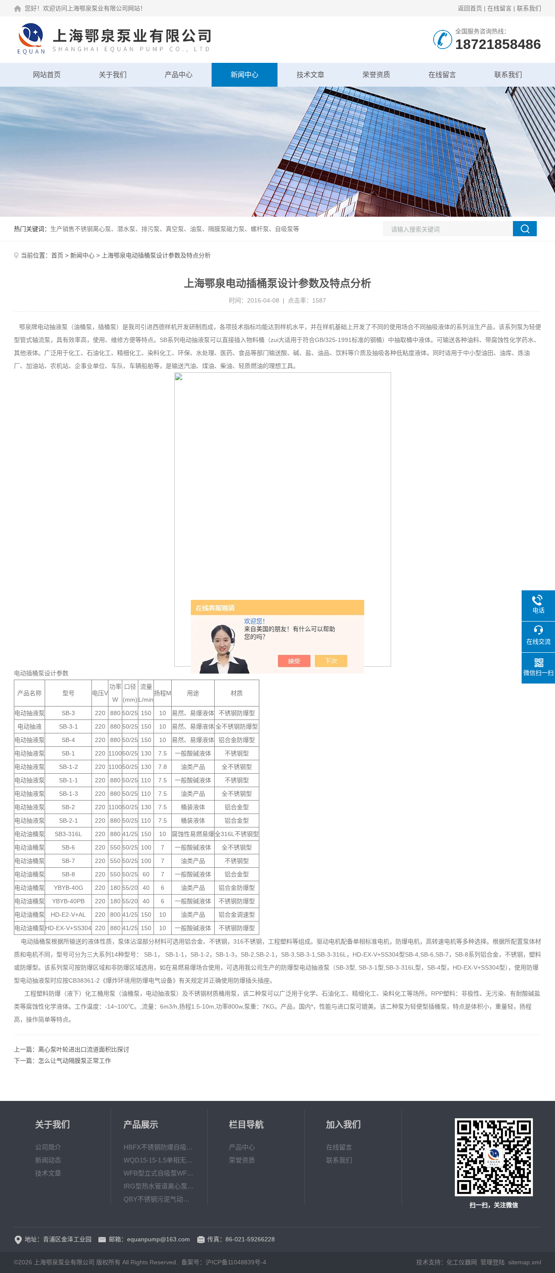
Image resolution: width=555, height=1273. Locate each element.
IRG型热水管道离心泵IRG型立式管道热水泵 (159, 1186)
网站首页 (47, 74)
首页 (57, 255)
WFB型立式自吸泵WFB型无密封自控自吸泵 (159, 1173)
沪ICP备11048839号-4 (236, 1262)
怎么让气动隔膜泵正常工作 (74, 1060)
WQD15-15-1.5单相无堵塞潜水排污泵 (159, 1160)
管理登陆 (492, 1262)
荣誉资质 (376, 74)
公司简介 (48, 1147)
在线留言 (499, 8)
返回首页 (470, 8)
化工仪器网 (462, 1262)
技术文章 (310, 74)
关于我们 (113, 74)
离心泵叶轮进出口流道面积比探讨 (83, 1049)
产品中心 (179, 74)
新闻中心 (244, 74)
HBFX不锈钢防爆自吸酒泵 (159, 1147)
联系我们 (529, 8)
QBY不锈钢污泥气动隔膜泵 (159, 1199)
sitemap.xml (524, 1262)
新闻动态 (48, 1160)
